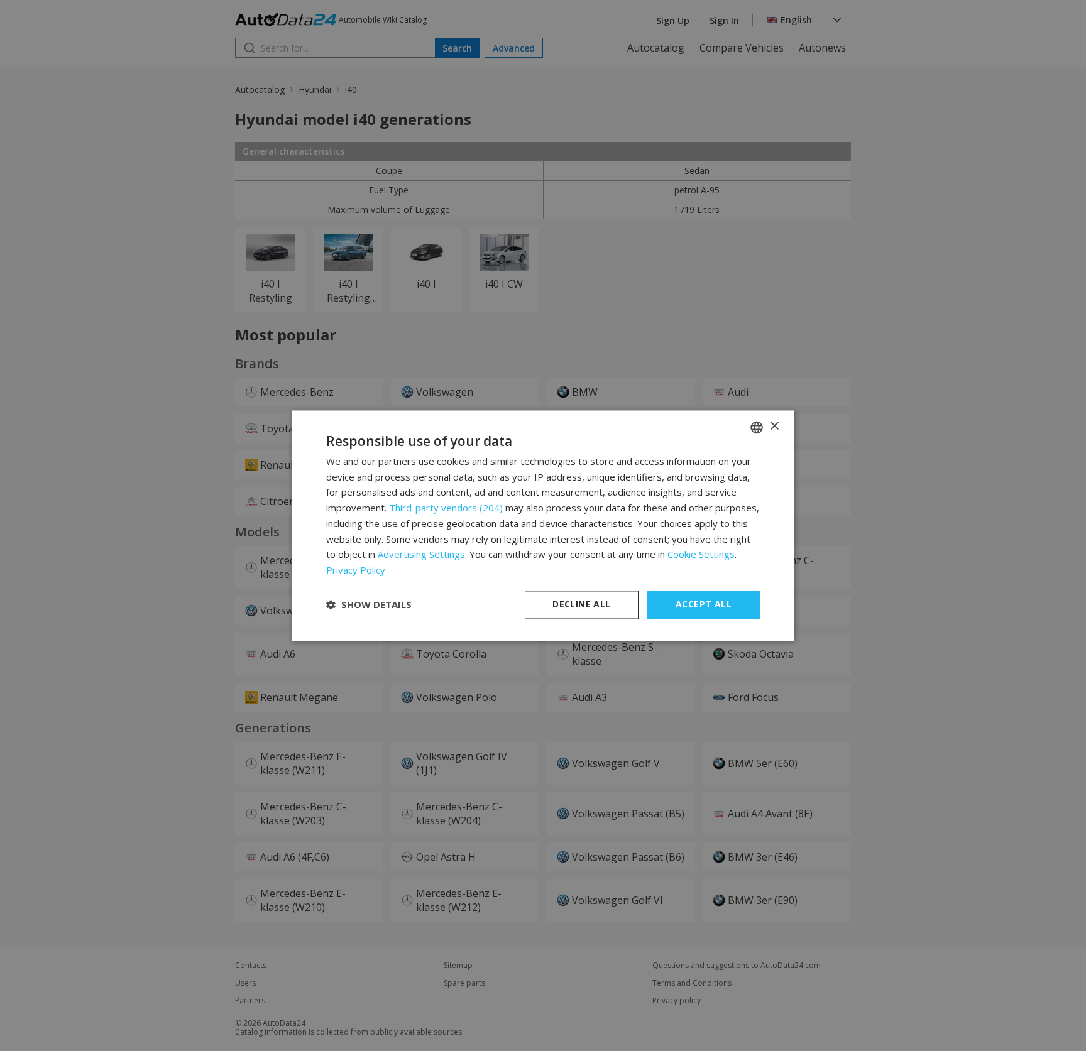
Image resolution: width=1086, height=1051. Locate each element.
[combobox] (756, 427)
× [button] (774, 426)
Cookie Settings (701, 554)
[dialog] (543, 525)
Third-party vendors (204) (446, 508)
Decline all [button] (581, 604)
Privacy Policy (355, 570)
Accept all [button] (704, 604)
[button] (369, 605)
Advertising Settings (421, 554)
